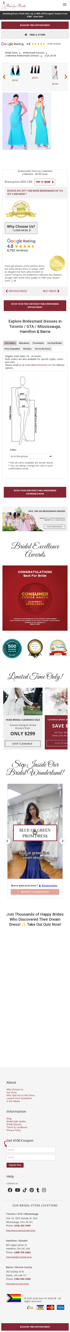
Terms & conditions (17, 1127)
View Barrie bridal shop (17, 1283)
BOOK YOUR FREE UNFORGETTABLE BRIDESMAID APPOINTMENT (35, 306)
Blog (9, 1118)
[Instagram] (44, 1190)
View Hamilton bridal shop (19, 1257)
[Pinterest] (31, 1190)
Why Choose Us (15, 1089)
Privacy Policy (14, 1130)
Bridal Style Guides (16, 1121)
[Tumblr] (37, 1190)
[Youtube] (17, 1190)
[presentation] (4, 77)
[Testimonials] (35, 245)
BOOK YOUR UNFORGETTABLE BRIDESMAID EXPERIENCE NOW (35, 492)
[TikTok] (25, 1190)
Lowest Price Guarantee (19, 1098)
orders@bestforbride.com (38, 364)
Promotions (38, 343)
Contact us (12, 1183)
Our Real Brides (54, 343)
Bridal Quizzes (14, 1124)
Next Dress (49, 291)
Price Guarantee (12, 349)
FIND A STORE (36, 34)
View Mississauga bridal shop (20, 1230)
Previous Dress (18, 291)
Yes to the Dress (43, 349)
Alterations (24, 343)
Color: (13, 449)
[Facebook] (10, 1190)
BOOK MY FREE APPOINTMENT (35, 25)
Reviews (27, 349)
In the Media (13, 1101)
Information (10, 343)
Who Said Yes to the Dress (21, 1095)
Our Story (12, 1092)
